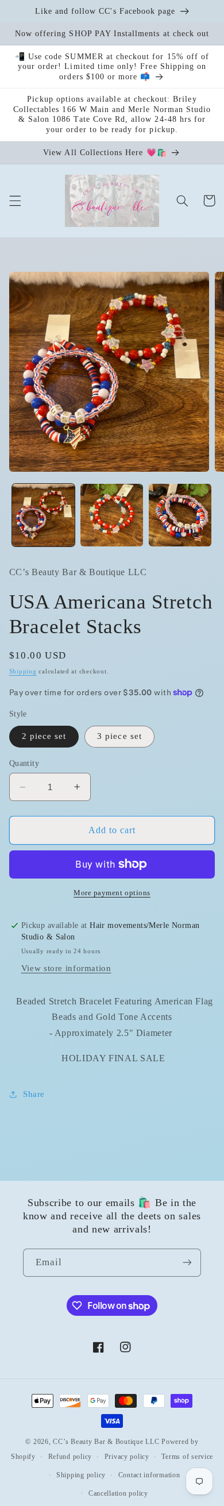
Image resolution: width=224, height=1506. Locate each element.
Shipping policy (81, 1475)
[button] (15, 200)
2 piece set (44, 736)
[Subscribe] (187, 1263)
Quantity (24, 763)
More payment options (112, 893)
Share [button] (34, 1094)
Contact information (149, 1475)
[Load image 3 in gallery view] (180, 515)
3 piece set (119, 736)
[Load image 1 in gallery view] (43, 515)
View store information (66, 968)
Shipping (23, 671)
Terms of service (187, 1456)
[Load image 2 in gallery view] (111, 515)
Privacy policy (127, 1456)
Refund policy (70, 1456)
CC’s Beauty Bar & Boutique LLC (107, 1441)
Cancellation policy (118, 1493)
